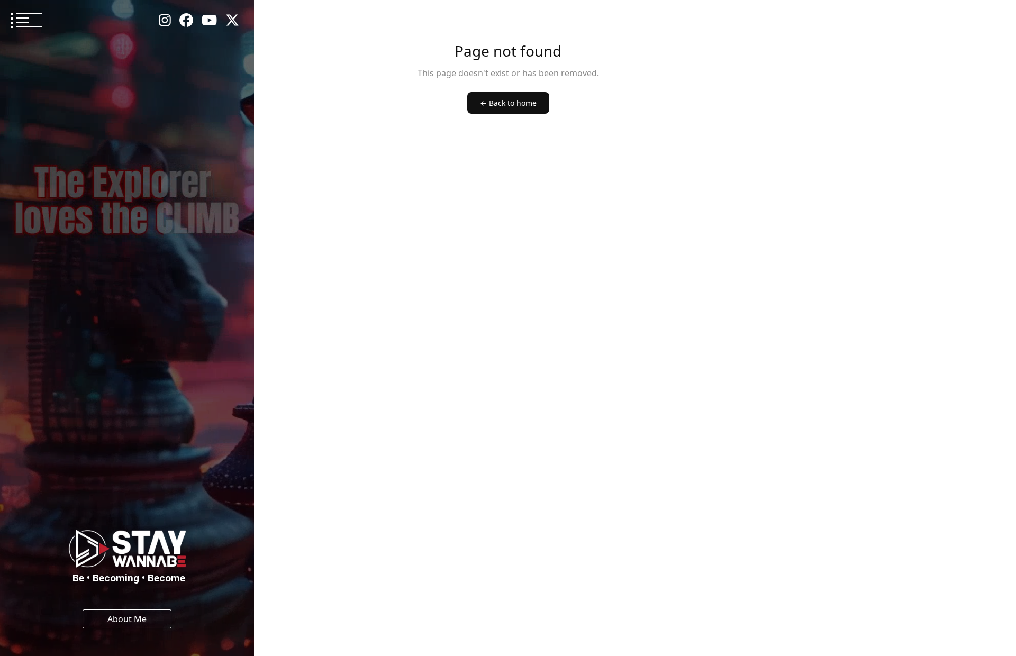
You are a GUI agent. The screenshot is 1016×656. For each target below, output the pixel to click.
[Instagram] (165, 20)
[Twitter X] (232, 20)
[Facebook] (186, 20)
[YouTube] (209, 20)
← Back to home (508, 103)
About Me (127, 619)
